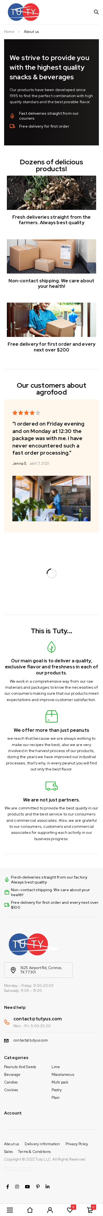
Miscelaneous (63, 1074)
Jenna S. (19, 463)
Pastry (57, 1090)
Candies (11, 1082)
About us (11, 1144)
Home (9, 32)
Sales (8, 1151)
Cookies (11, 1090)
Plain (56, 1097)
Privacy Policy (77, 1144)
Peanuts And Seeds (20, 1067)
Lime (56, 1067)
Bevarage (12, 1074)
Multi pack (60, 1082)
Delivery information (42, 1144)
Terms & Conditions (34, 1151)
